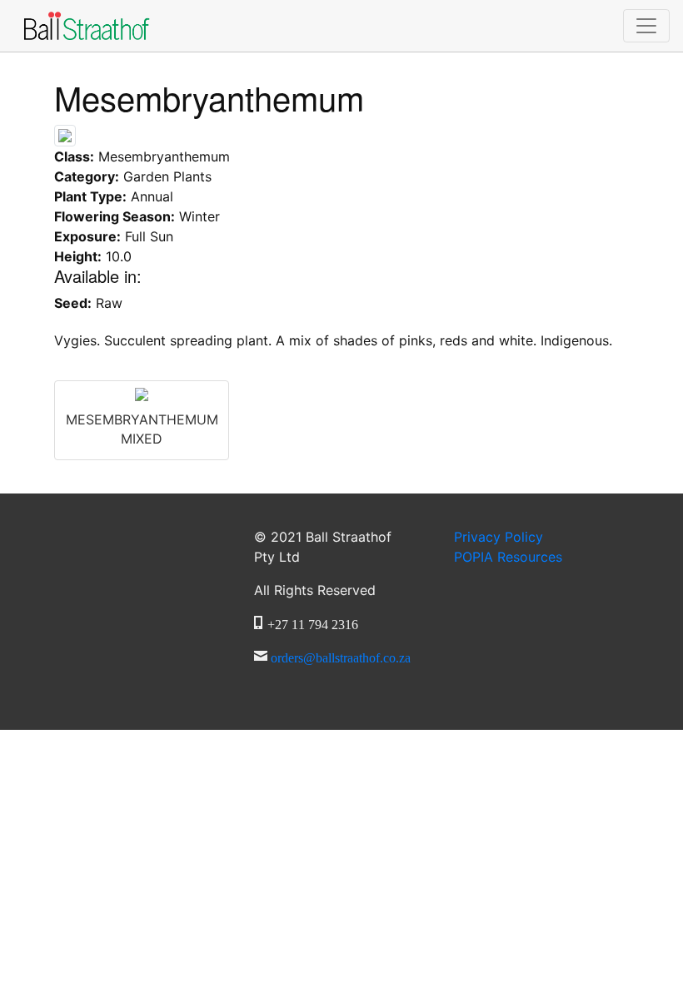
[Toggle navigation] (646, 25)
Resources (508, 556)
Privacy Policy (498, 536)
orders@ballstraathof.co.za (341, 655)
